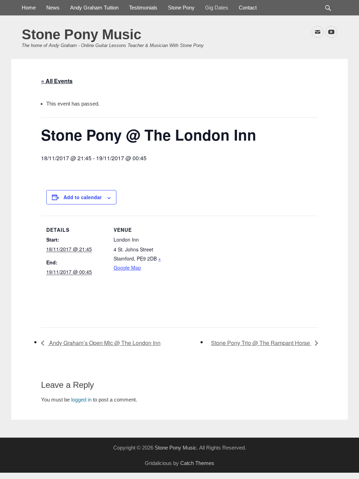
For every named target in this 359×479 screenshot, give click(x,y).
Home (29, 8)
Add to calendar (82, 197)
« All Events (57, 81)
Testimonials (143, 8)
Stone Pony (181, 8)
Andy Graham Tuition (94, 8)
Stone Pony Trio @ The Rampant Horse (261, 343)
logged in (81, 400)
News (53, 8)
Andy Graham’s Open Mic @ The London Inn (104, 343)
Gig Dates (216, 8)
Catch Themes (197, 463)
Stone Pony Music (81, 34)
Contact (248, 8)
